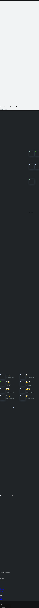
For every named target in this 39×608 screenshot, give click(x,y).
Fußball (1, 598)
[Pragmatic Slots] (5, 605)
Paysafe (1, 582)
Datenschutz (23, 605)
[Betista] (31, 183)
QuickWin (28, 388)
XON (27, 395)
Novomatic (2, 589)
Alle (0, 597)
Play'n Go (1, 590)
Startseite (3, 607)
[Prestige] (31, 155)
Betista (7, 388)
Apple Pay (1, 581)
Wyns (7, 395)
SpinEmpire (8, 381)
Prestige (7, 374)
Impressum (23, 604)
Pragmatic (1, 591)
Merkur (1, 588)
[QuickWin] (22, 392)
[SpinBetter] (22, 385)
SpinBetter (28, 381)
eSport (1, 599)
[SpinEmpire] (31, 168)
